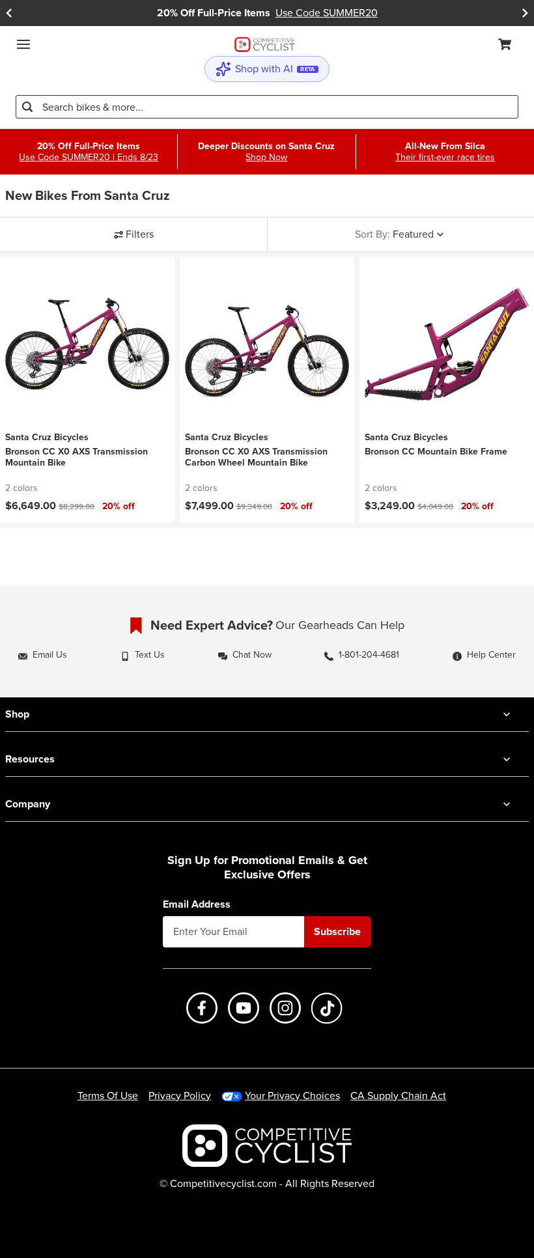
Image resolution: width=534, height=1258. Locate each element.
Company (27, 803)
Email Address (197, 904)
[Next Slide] (525, 13)
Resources (30, 758)
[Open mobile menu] (23, 44)
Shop (17, 713)
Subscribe (337, 931)
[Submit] (27, 107)
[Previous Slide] (9, 13)
